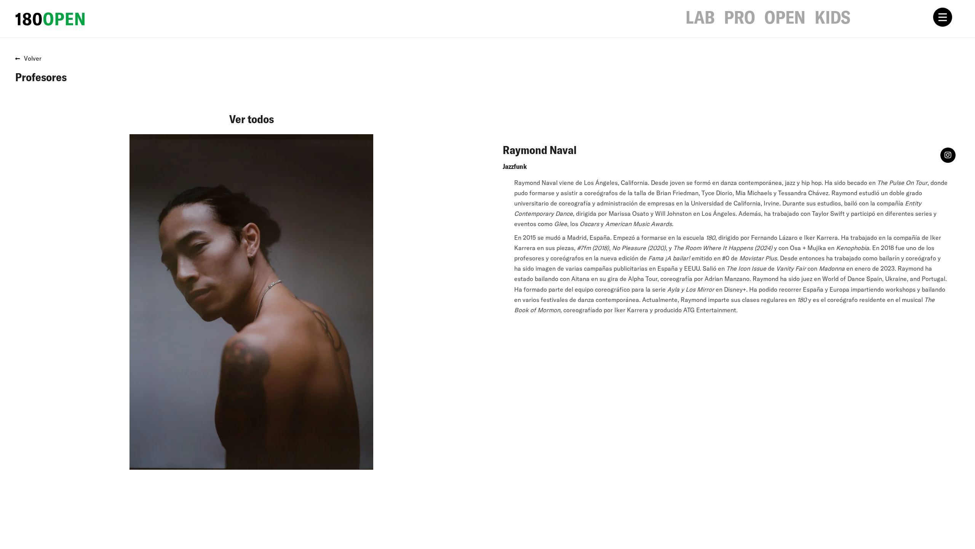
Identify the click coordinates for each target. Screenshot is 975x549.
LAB (700, 17)
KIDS (832, 17)
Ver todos (251, 119)
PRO (739, 17)
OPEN (785, 17)
